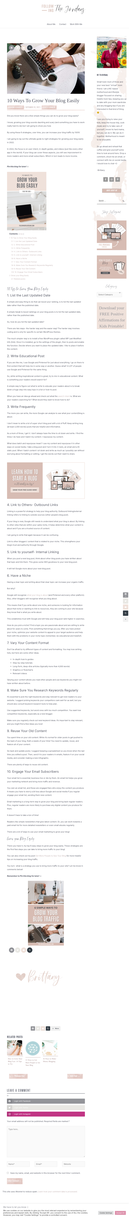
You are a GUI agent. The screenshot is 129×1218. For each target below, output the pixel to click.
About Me (51, 24)
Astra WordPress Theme (89, 1211)
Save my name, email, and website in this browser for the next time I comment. (45, 1173)
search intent (64, 396)
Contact (62, 24)
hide (21, 234)
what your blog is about (37, 595)
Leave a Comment (49, 107)
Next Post (75, 1076)
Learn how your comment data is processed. (57, 1191)
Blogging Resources (15, 107)
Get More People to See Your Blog (51, 856)
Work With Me (76, 24)
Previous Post (18, 1076)
